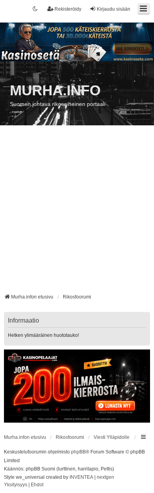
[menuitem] (15, 485)
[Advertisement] (77, 212)
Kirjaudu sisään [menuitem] (113, 9)
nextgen (105, 477)
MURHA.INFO (55, 90)
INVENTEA (81, 477)
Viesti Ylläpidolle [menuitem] (112, 437)
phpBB (78, 452)
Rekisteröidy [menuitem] (67, 9)
